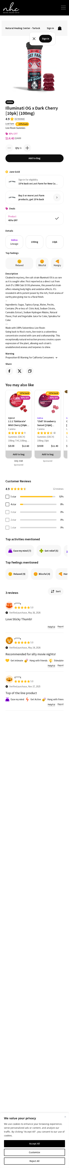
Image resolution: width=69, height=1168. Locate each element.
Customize (34, 1152)
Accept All (34, 1143)
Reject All (34, 1161)
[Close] (65, 1117)
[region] (34, 1140)
